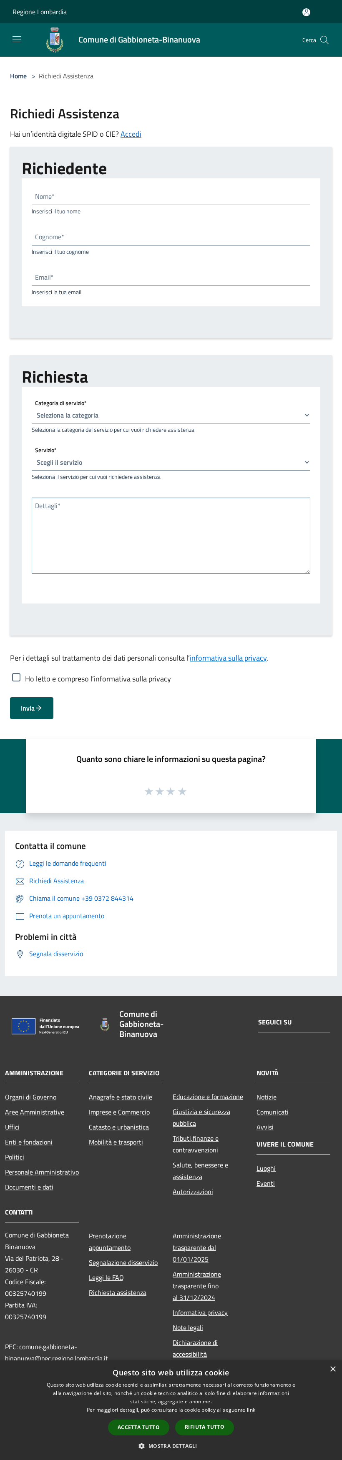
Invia (28, 708)
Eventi (265, 1183)
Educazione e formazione (208, 1097)
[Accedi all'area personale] (306, 12)
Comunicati (272, 1112)
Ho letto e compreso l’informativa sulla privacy (98, 678)
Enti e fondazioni (29, 1142)
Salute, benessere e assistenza (200, 1171)
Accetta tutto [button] (139, 1427)
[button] (171, 1446)
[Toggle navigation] (17, 39)
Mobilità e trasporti (116, 1142)
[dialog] (171, 1410)
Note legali (188, 1327)
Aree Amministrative (34, 1112)
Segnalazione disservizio (123, 1262)
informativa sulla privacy (228, 658)
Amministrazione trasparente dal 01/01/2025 (197, 1247)
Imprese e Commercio (119, 1112)
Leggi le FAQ (106, 1277)
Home (18, 76)
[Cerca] (324, 40)
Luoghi (266, 1168)
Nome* (45, 196)
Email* (44, 277)
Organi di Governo (30, 1097)
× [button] (332, 1369)
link (251, 1409)
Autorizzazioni (193, 1192)
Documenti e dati (29, 1187)
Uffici (12, 1127)
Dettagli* (47, 506)
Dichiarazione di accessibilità (195, 1348)
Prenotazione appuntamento (110, 1241)
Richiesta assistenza (117, 1292)
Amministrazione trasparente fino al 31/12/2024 (197, 1285)
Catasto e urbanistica (119, 1127)
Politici (14, 1157)
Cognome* (49, 237)
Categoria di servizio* (61, 402)
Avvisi (265, 1127)
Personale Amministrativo (42, 1172)
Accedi (131, 134)
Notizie (266, 1097)
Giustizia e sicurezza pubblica (201, 1117)
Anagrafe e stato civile (120, 1097)
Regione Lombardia (40, 12)
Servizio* (46, 450)
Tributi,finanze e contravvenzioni (196, 1144)
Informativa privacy (200, 1312)
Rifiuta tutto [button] (204, 1426)
